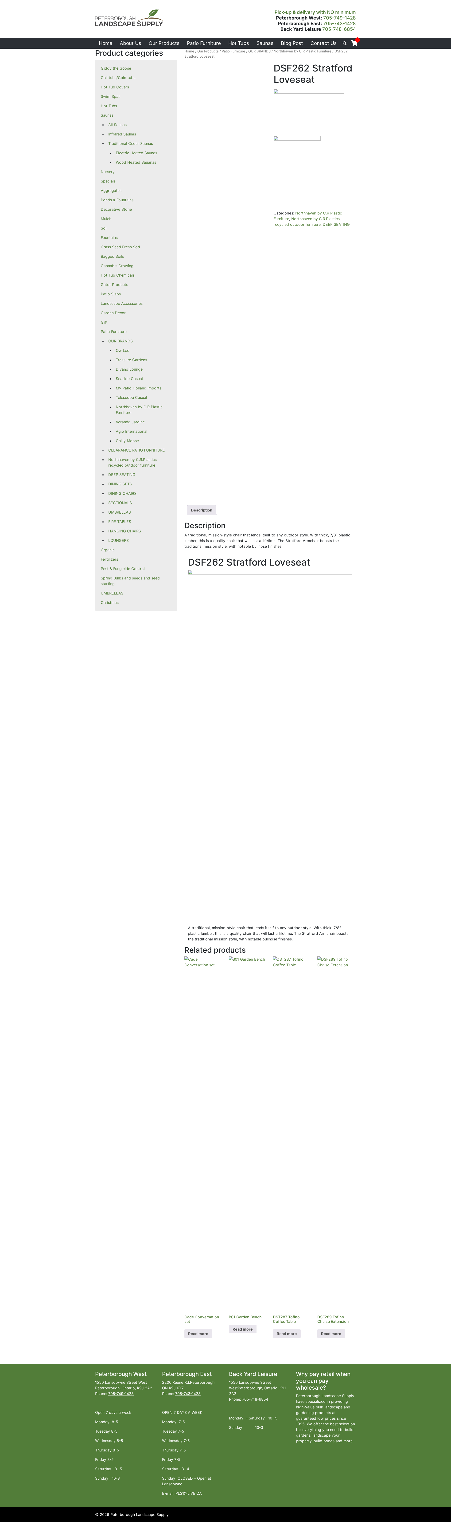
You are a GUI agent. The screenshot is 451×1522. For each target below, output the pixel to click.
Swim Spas (110, 96)
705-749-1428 (339, 18)
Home (105, 43)
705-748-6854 (339, 29)
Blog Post (292, 43)
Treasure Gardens (131, 359)
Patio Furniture (204, 43)
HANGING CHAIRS (124, 531)
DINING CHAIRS (122, 493)
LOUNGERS (118, 540)
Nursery (108, 171)
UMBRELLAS (119, 512)
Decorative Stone (116, 209)
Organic (108, 549)
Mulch (106, 218)
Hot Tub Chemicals (118, 275)
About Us (130, 43)
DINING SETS (120, 484)
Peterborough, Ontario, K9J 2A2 (123, 1388)
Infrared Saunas (122, 134)
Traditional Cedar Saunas (130, 143)
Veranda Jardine (130, 422)
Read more (198, 1333)
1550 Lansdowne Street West (121, 1382)
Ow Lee (122, 350)
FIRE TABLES (119, 521)
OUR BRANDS (120, 341)
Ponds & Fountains (117, 200)
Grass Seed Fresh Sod (120, 247)
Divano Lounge (129, 369)
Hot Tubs (238, 43)
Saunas (265, 43)
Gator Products (114, 284)
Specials (108, 181)
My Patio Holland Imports (138, 388)
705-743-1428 (339, 23)
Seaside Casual (129, 378)
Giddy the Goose (116, 68)
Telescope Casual (131, 397)
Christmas (110, 602)
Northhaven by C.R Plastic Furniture (139, 409)
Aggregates (111, 190)
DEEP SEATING (121, 474)
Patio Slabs (111, 294)
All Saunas (117, 124)
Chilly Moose (127, 440)
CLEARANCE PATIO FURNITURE (136, 450)
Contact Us (324, 43)
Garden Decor (113, 312)
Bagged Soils (112, 256)
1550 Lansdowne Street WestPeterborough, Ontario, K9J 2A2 (257, 1388)
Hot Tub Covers (115, 87)
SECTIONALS (120, 502)
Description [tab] (201, 510)
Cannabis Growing (117, 265)
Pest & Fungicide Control (123, 568)
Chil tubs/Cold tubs (118, 77)
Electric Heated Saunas (136, 153)
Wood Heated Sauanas (136, 162)
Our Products (164, 43)
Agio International (131, 431)
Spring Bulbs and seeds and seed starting (130, 581)
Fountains (109, 237)
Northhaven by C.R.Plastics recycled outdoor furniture (132, 462)
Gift (104, 322)
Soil (104, 228)
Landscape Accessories (122, 303)
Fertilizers (109, 559)
